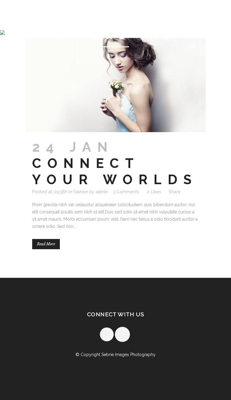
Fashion (80, 191)
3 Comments (126, 191)
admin (102, 191)
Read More (46, 244)
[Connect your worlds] (115, 85)
